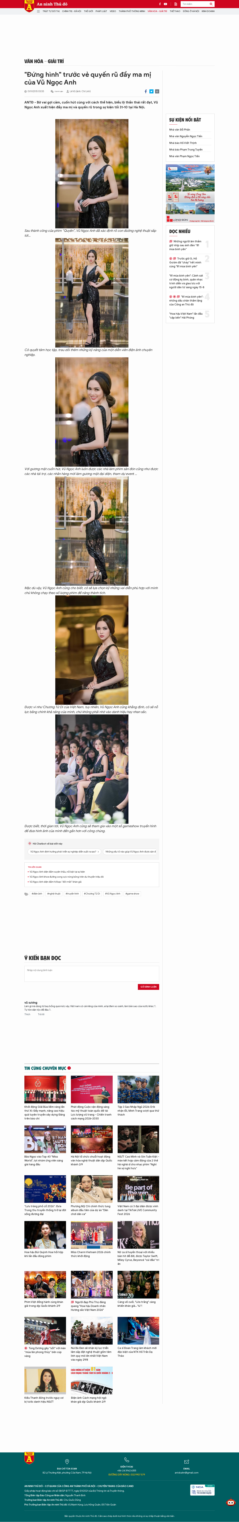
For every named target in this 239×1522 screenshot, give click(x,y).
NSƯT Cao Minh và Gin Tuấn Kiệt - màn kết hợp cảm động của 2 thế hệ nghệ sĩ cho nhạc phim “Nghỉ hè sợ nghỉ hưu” (138, 1162)
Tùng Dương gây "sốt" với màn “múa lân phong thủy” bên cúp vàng (45, 1352)
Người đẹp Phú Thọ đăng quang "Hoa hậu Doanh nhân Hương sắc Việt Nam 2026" (88, 1306)
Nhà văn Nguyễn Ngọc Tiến (185, 136)
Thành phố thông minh (132, 11)
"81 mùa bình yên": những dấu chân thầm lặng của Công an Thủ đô (186, 300)
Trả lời (41, 1014)
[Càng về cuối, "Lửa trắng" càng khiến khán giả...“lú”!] (138, 1285)
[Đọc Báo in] (177, 4)
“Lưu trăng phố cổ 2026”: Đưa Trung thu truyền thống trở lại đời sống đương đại (45, 1210)
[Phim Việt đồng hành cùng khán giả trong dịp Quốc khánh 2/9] (45, 1285)
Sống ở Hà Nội (191, 11)
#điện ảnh (37, 893)
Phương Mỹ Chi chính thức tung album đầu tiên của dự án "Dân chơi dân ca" (90, 1210)
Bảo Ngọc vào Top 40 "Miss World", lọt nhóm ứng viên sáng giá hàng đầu (43, 1160)
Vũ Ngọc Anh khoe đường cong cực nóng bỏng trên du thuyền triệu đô (67, 877)
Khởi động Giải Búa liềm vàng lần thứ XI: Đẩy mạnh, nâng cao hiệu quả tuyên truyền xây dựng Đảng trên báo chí (44, 1112)
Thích (27, 1014)
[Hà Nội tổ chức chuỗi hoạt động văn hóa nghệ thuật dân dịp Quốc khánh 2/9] (92, 1139)
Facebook (146, 91)
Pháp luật (101, 11)
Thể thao (175, 11)
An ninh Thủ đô (52, 4)
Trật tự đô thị (51, 11)
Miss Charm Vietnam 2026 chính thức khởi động (91, 1254)
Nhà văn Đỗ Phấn (179, 129)
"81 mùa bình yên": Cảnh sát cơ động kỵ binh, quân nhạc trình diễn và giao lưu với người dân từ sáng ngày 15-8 (186, 281)
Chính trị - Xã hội (71, 11)
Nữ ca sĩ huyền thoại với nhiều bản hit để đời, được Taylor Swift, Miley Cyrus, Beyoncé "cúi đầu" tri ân (138, 1258)
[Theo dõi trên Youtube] (165, 4)
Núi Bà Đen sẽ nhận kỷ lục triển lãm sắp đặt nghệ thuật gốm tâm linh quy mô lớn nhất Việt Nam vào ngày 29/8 (91, 1354)
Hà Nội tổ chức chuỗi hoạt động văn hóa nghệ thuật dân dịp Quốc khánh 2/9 (91, 1160)
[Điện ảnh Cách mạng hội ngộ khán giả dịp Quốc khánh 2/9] (92, 1380)
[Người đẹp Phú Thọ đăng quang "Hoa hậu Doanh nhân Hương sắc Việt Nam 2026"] (92, 1285)
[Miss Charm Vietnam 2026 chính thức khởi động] (92, 1235)
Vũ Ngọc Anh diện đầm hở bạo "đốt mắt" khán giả (55, 882)
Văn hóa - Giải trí (157, 11)
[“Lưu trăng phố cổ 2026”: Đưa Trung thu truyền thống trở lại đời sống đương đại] (45, 1189)
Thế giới (88, 11)
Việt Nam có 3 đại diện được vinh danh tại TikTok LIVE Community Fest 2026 (138, 1210)
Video (113, 11)
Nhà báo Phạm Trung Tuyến (186, 149)
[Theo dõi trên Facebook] (161, 4)
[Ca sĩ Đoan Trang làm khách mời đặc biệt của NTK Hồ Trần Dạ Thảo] (138, 1331)
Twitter (151, 91)
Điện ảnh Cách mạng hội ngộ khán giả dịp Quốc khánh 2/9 (88, 1399)
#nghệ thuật (53, 893)
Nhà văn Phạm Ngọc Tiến (184, 156)
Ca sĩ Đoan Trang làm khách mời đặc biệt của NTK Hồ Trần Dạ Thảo (137, 1352)
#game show (132, 893)
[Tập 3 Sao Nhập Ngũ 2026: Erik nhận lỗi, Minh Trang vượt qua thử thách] (138, 1089)
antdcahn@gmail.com (187, 1472)
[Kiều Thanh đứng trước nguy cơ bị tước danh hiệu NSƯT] (45, 1380)
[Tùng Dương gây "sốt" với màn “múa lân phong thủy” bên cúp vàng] (45, 1331)
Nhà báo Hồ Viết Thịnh (183, 143)
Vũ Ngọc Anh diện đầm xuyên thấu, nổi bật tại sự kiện (57, 871)
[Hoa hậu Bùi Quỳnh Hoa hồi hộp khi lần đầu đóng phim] (45, 1235)
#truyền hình (72, 893)
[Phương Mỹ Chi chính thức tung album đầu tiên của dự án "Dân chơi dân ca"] (92, 1189)
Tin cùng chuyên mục (45, 1068)
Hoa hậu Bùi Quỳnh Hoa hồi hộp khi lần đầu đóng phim (43, 1254)
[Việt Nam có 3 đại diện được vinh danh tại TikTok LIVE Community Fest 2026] (138, 1189)
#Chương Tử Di (92, 893)
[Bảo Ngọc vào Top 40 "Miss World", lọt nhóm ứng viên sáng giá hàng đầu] (45, 1139)
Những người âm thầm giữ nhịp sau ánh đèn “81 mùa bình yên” (185, 245)
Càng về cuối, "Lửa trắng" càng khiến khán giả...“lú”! (137, 1304)
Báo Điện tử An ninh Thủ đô (29, 6)
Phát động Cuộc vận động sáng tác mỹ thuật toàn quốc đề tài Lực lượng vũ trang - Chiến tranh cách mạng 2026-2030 (91, 1112)
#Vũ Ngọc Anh (112, 893)
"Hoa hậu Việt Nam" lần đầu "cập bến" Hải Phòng (186, 315)
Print (157, 91)
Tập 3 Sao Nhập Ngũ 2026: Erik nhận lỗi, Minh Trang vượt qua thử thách (138, 1110)
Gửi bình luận (148, 986)
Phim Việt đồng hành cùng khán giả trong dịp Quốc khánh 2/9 (43, 1304)
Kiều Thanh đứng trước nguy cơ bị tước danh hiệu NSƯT (43, 1399)
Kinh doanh (208, 11)
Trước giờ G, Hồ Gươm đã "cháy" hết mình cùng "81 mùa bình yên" (185, 262)
